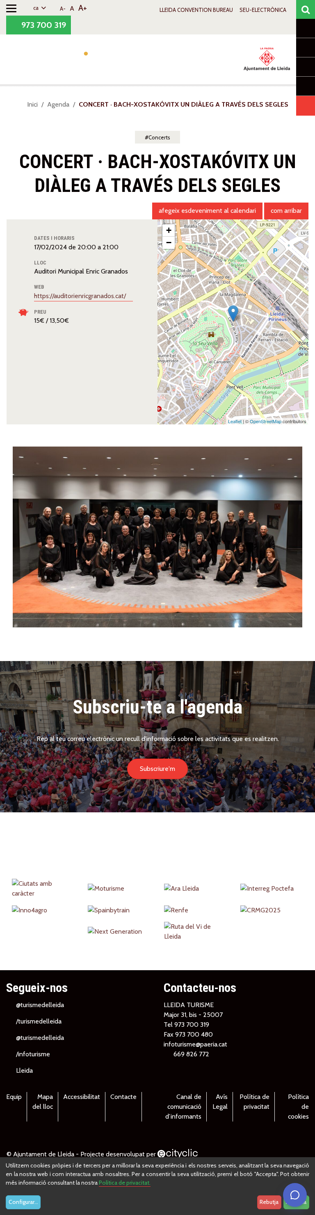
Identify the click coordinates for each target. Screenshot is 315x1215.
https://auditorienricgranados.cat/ (81, 296)
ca (36, 8)
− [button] (168, 242)
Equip (14, 1097)
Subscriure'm (157, 769)
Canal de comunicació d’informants (183, 1106)
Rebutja (269, 1202)
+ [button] (168, 230)
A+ (82, 8)
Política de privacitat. (125, 1182)
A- (63, 8)
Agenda (58, 104)
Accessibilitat (81, 1097)
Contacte (123, 1097)
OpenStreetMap (265, 421)
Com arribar (286, 210)
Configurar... (23, 1202)
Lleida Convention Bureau (196, 10)
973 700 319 (42, 25)
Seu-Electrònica (263, 10)
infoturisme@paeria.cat (195, 1044)
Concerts (159, 137)
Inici (32, 104)
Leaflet (235, 421)
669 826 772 (191, 1054)
